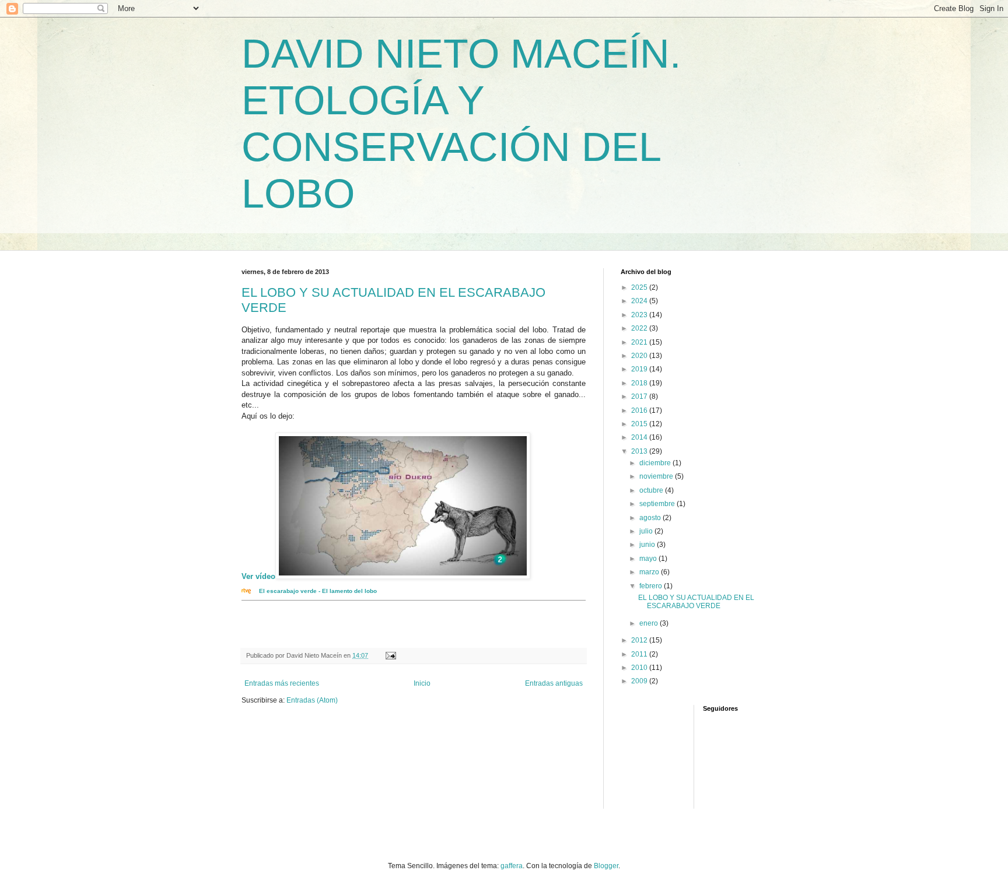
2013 (640, 451)
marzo (650, 572)
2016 (640, 410)
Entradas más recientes (281, 683)
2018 (640, 383)
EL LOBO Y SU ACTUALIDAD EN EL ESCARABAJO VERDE (696, 602)
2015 (640, 424)
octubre (652, 490)
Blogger (606, 866)
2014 (640, 437)
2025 (640, 287)
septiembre (658, 504)
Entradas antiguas (554, 683)
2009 (640, 681)
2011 (640, 654)
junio (648, 544)
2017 (640, 396)
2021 (640, 342)
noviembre (657, 476)
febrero (651, 586)
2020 (640, 356)
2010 (640, 668)
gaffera (512, 866)
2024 (640, 301)
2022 (640, 328)
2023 (640, 315)
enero (649, 623)
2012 (640, 640)
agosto (651, 518)
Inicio (422, 683)
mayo (649, 558)
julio (646, 531)
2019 (640, 369)
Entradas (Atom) (312, 700)
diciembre (656, 463)
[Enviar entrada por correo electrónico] (390, 655)
